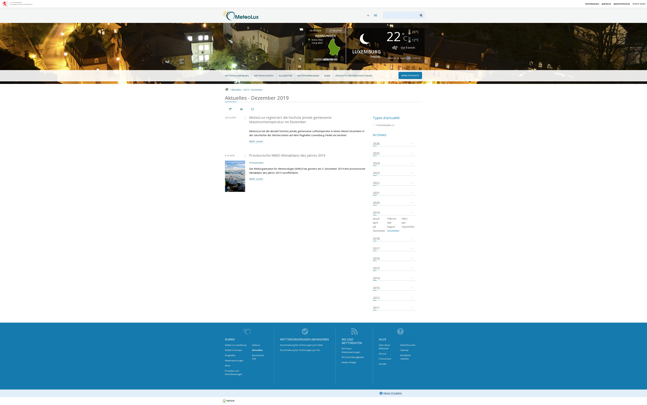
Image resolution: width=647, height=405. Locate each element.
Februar (391, 218)
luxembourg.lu (592, 4)
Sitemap (404, 350)
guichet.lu (606, 4)
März (405, 218)
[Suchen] (421, 15)
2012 (376, 298)
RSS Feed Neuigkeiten (353, 357)
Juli (374, 226)
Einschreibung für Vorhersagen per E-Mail (301, 345)
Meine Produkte (392, 393)
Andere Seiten (639, 4)
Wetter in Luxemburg (237, 75)
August (391, 226)
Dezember (257, 89)
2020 (376, 203)
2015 (376, 268)
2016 (376, 258)
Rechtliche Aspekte (405, 357)
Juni (404, 222)
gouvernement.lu (622, 4)
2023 (376, 173)
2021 (376, 193)
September (408, 226)
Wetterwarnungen (308, 75)
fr (368, 15)
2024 (376, 163)
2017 (376, 248)
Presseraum (256, 162)
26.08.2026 (315, 30)
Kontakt (382, 363)
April (375, 222)
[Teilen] (230, 109)
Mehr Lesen (256, 141)
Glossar (383, 353)
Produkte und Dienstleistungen (354, 75)
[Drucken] (241, 109)
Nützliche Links (407, 345)
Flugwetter (285, 75)
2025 (376, 153)
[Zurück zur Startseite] (240, 19)
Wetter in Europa (264, 75)
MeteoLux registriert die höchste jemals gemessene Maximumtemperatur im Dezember (290, 119)
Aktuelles (236, 89)
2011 (376, 308)
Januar (376, 218)
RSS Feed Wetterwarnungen (351, 350)
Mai (389, 222)
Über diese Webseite (384, 347)
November (379, 230)
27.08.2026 (335, 30)
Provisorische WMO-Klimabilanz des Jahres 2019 (287, 155)
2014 (376, 278)
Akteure (256, 345)
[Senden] (252, 109)
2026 (376, 144)
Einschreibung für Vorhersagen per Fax (300, 350)
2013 (376, 288)
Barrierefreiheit (258, 357)
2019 (246, 89)
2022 (376, 183)
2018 (376, 239)
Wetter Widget (349, 362)
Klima (327, 75)
